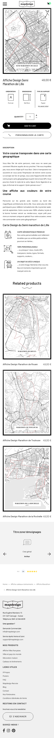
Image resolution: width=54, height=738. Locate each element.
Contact (6, 691)
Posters (6, 676)
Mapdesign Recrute (10, 683)
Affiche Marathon (43, 584)
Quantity (18, 117)
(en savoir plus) (43, 106)
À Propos (6, 672)
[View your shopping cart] (48, 4)
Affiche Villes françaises (12, 650)
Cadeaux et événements (12, 661)
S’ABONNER (20, 716)
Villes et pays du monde (12, 654)
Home (5, 584)
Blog (4, 687)
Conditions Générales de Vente (15, 698)
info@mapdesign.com (11, 631)
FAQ (4, 680)
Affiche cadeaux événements (22, 584)
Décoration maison (10, 658)
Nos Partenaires (9, 694)
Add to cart (30, 126)
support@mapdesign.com (13, 639)
